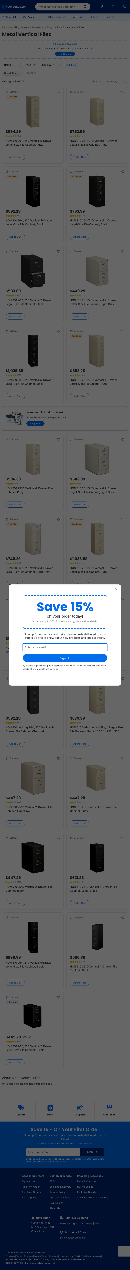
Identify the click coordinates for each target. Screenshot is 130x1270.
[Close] (116, 589)
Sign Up (65, 658)
